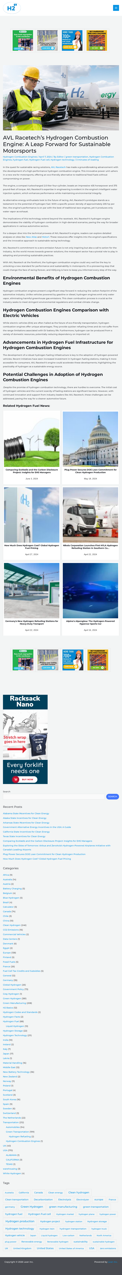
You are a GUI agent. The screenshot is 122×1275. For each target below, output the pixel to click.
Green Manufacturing (14, 1003)
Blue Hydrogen (11, 898)
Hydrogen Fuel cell (39, 160)
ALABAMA (11, 1155)
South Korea (9, 1099)
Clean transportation (16, 1199)
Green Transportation (17, 1132)
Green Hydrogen (12, 998)
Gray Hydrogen (11, 994)
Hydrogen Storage (13, 1031)
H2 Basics (8, 1008)
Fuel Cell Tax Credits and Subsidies (21, 971)
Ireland (7, 1044)
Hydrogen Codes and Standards (20, 1012)
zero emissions (108, 1248)
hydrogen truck (99, 1229)
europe (98, 1199)
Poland (7, 1085)
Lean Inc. (113, 1262)
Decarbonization (43, 1199)
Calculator (8, 907)
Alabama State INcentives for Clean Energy (26, 813)
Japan (6, 1053)
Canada (7, 911)
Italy (5, 1049)
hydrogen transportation (73, 1229)
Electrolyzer (82, 1199)
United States (45, 1248)
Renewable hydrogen (57, 1241)
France (6, 966)
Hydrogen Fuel (11, 1021)
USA (5, 1150)
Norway (7, 1081)
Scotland (7, 1095)
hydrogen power (108, 1214)
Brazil (6, 902)
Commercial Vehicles (14, 934)
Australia (7, 879)
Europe (7, 952)
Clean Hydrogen (12, 925)
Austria (6, 884)
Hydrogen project (50, 1221)
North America (104, 1235)
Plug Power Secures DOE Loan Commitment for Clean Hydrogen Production (44, 854)
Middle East (9, 1067)
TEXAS (9, 1164)
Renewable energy (31, 1241)
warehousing (10, 1169)
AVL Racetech (58, 167)
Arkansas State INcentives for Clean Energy (26, 822)
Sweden (7, 1108)
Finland (7, 957)
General (7, 975)
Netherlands (85, 1235)
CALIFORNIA (12, 1160)
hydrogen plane (86, 1214)
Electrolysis (64, 1199)
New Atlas (31, 237)
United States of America (71, 1248)
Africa (6, 875)
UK (4, 1146)
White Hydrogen (12, 1173)
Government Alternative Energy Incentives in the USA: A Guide (37, 827)
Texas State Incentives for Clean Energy (24, 836)
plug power (10, 1241)
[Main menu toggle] (116, 8)
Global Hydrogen (12, 985)
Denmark (8, 943)
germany (10, 1207)
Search (6, 791)
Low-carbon (68, 1235)
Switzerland (9, 1113)
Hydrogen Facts (11, 1017)
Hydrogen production (20, 1221)
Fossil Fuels (9, 962)
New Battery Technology (16, 1072)
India (5, 1040)
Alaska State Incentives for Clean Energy (24, 818)
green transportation (77, 157)
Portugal (7, 1090)
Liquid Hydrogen (15, 1026)
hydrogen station (73, 1221)
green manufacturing (63, 1206)
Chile (5, 916)
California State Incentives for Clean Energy (26, 832)
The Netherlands (12, 1118)
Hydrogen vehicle (15, 1235)
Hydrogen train (47, 1229)
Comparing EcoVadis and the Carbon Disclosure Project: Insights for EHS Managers (47, 841)
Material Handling (12, 1063)
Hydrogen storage (97, 1221)
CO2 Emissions (11, 930)
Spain (6, 1104)
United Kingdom (22, 1248)
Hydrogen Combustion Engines (20, 157)
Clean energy (55, 1192)
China (6, 921)
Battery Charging (12, 888)
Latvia (6, 1058)
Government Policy (13, 989)
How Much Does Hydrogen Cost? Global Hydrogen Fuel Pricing (37, 859)
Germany (8, 980)
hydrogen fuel (20, 160)
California (24, 1192)
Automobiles (13, 1127)
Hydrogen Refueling (20, 1136)
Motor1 (45, 237)
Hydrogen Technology (15, 1035)
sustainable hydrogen (104, 1241)
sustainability (81, 1241)
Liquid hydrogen (49, 1235)
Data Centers (10, 939)
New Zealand (10, 1076)
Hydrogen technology (62, 160)
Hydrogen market (65, 1214)
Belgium (7, 893)
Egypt (6, 948)
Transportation (11, 1122)
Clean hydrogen (78, 1192)
